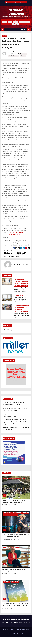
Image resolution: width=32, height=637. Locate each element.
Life (15, 307)
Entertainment (13, 478)
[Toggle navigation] (22, 29)
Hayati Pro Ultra (12, 633)
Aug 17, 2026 (17, 317)
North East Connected (16, 619)
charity (13, 23)
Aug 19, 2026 (17, 301)
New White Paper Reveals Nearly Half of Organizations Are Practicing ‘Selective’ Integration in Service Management (14, 422)
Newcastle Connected (22, 307)
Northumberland (17, 311)
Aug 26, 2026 (7, 573)
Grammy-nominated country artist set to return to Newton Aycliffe (15, 535)
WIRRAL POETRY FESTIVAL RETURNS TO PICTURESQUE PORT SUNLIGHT (14, 501)
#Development (23, 53)
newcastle (15, 22)
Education (6, 478)
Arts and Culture (7, 512)
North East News (17, 285)
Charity (21, 279)
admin (23, 301)
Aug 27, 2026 (7, 504)
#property (23, 55)
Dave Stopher (13, 51)
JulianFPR (24, 291)
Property (5, 35)
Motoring (21, 22)
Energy (25, 281)
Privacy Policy (20, 633)
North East (4, 22)
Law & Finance (24, 283)
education (27, 22)
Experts (26, 305)
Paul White (16, 539)
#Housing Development (13, 55)
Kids (23, 478)
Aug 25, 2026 (17, 291)
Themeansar (16, 630)
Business (10, 22)
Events (15, 295)
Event (18, 23)
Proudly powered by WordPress (11, 629)
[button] (25, 29)
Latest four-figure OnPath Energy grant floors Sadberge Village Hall (21, 289)
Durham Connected (18, 281)
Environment (17, 283)
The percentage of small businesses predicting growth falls (14, 570)
